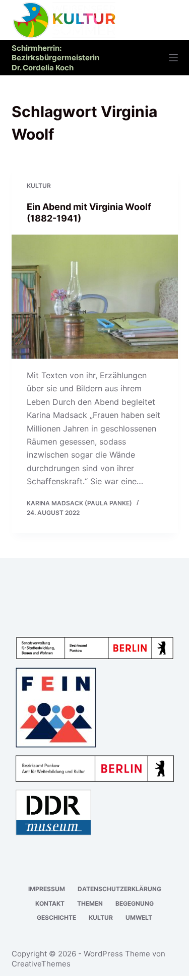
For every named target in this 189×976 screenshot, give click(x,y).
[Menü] (173, 57)
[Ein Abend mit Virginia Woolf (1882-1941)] (95, 297)
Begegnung (134, 903)
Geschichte (56, 917)
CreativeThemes (41, 963)
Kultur (39, 185)
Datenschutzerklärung (119, 889)
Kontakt (50, 903)
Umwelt (138, 917)
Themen (90, 903)
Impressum (46, 889)
